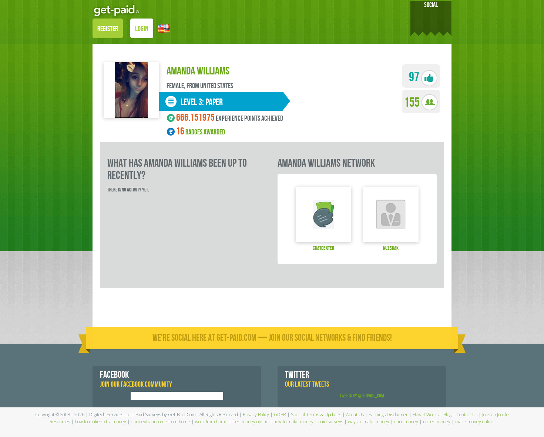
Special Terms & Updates (316, 414)
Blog (447, 414)
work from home (211, 421)
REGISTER (107, 28)
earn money (406, 421)
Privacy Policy (256, 414)
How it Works (426, 414)
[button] (164, 28)
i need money (436, 421)
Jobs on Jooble (495, 414)
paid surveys (330, 421)
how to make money (293, 421)
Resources (60, 421)
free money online (250, 421)
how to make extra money (100, 421)
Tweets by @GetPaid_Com (362, 396)
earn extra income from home (160, 421)
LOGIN (141, 28)
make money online (474, 421)
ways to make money (368, 421)
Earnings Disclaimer (388, 414)
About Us (355, 414)
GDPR (280, 414)
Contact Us (466, 414)
